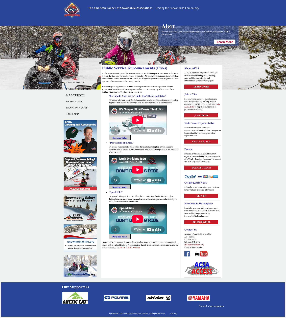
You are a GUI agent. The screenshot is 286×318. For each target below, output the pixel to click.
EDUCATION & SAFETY (77, 107)
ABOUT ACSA (72, 113)
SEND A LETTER (201, 141)
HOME (69, 76)
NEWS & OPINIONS (75, 82)
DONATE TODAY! (201, 167)
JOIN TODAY (201, 115)
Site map (173, 313)
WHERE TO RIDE (74, 101)
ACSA (122, 247)
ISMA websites (134, 247)
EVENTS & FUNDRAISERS (78, 88)
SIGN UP (201, 195)
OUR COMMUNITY (75, 95)
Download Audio (119, 187)
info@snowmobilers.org (194, 244)
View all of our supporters (211, 306)
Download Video (120, 137)
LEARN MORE (201, 86)
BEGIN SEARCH (201, 222)
